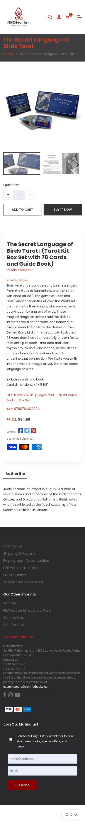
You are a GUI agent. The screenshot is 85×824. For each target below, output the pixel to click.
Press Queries (14, 575)
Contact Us (12, 546)
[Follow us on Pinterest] (33, 431)
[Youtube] (17, 695)
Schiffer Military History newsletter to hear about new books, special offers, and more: (45, 741)
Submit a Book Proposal (23, 582)
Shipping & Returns (19, 553)
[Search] (50, 17)
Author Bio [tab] (15, 473)
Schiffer (9, 603)
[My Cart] (67, 17)
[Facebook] (4, 695)
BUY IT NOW (63, 209)
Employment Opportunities (26, 560)
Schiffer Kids (13, 617)
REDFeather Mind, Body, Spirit (27, 610)
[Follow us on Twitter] (27, 431)
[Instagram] (10, 695)
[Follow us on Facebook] (20, 431)
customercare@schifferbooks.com (26, 686)
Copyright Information (53, 821)
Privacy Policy (26, 821)
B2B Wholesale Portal (20, 568)
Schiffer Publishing (54, 813)
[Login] (59, 17)
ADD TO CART (22, 209)
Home (8, 54)
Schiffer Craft (14, 625)
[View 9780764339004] (21, 163)
